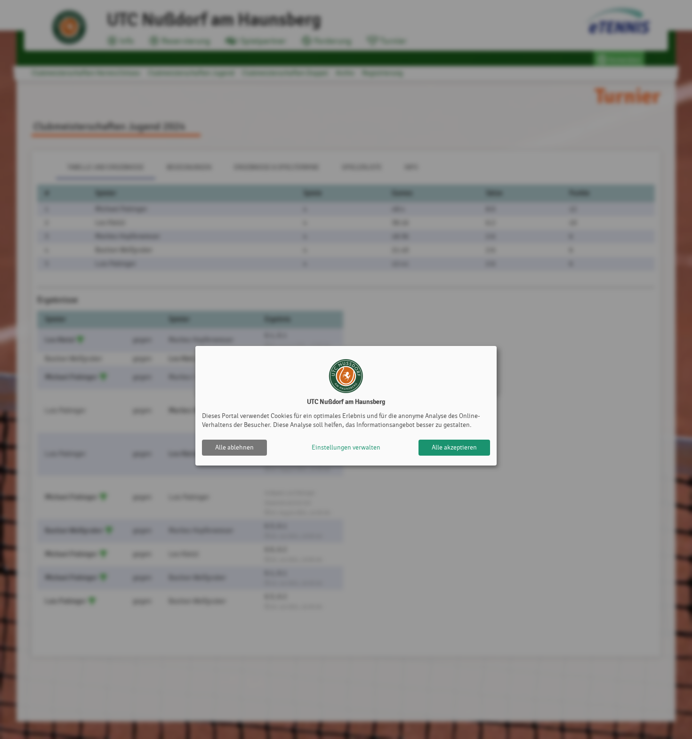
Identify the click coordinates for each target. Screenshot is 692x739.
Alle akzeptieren (454, 447)
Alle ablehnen (234, 447)
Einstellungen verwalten (346, 447)
